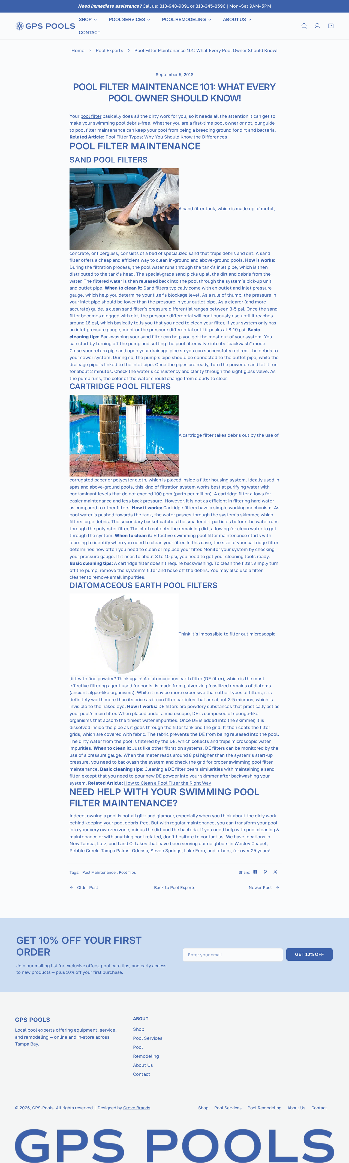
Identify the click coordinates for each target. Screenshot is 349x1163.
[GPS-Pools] (45, 26)
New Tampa (82, 843)
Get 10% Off (309, 954)
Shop (138, 1029)
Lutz (101, 843)
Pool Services (148, 1038)
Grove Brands (136, 1107)
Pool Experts (109, 50)
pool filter (90, 116)
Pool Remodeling (264, 1107)
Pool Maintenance (99, 872)
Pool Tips (127, 872)
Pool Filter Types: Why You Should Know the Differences (166, 137)
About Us (143, 1065)
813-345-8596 (210, 6)
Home (78, 50)
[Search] (304, 25)
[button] (330, 25)
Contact (141, 1074)
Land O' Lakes (132, 843)
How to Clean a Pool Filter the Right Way (167, 783)
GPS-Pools (42, 1107)
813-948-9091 (175, 6)
